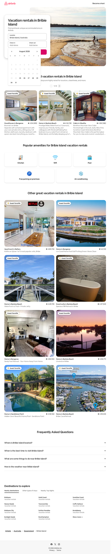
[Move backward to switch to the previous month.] (11, 51)
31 (16, 83)
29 (37, 78)
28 (33, 78)
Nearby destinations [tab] (11, 491)
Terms (59, 550)
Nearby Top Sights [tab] (47, 491)
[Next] (59, 86)
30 (11, 83)
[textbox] (18, 45)
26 (24, 78)
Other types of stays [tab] (29, 491)
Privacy (51, 550)
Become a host (99, 3)
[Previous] (51, 86)
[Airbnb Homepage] (10, 3)
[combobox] (27, 37)
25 (20, 78)
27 (29, 78)
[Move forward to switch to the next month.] (37, 51)
